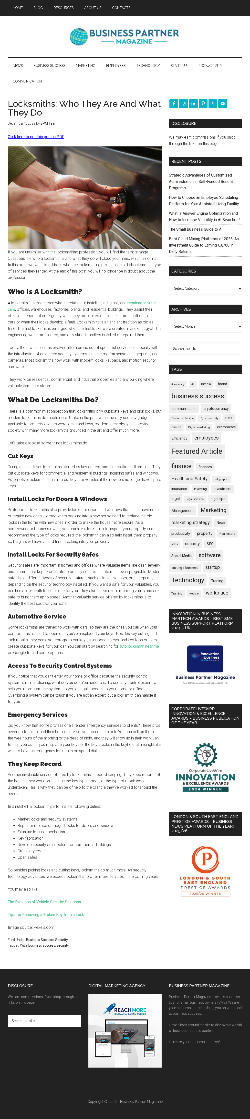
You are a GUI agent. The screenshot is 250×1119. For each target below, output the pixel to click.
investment (222, 489)
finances (205, 467)
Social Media (181, 556)
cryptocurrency (216, 408)
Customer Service (182, 418)
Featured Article (196, 451)
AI (192, 384)
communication (184, 408)
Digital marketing (199, 427)
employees (206, 438)
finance (181, 466)
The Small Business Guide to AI (196, 229)
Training (176, 593)
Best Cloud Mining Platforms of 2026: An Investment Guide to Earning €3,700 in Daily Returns (204, 245)
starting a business (184, 568)
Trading (217, 581)
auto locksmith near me (139, 646)
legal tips (218, 499)
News (221, 523)
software (210, 555)
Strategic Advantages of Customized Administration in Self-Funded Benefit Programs (201, 181)
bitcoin (206, 384)
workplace (217, 593)
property (204, 533)
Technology (187, 580)
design (176, 427)
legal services (195, 499)
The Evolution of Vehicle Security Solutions (44, 902)
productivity (180, 533)
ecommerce (226, 427)
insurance (179, 489)
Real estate (227, 534)
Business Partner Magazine (125, 36)
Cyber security (209, 418)
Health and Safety (189, 478)
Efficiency (179, 438)
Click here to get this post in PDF (36, 136)
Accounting (177, 384)
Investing (200, 489)
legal (175, 498)
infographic (222, 479)
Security (61, 940)
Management (182, 510)
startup (212, 567)
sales (174, 544)
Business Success (40, 940)
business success (41, 945)
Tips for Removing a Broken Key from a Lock (46, 914)
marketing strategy (190, 522)
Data (228, 418)
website (194, 593)
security (63, 945)
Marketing (214, 510)
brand (222, 384)
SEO (210, 544)
